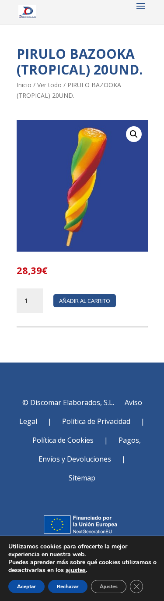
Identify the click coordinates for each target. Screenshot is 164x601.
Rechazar (68, 586)
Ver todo (49, 85)
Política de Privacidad (96, 421)
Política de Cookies (63, 440)
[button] (134, 134)
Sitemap (82, 478)
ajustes (76, 570)
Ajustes (109, 586)
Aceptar (26, 586)
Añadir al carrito (84, 301)
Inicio (24, 85)
